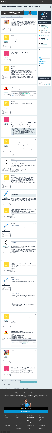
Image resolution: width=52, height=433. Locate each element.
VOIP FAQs (40, 422)
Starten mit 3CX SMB (42, 417)
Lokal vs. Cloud (41, 71)
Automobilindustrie (18, 428)
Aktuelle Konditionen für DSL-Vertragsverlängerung (44, 26)
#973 (35, 223)
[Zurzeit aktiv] (6, 55)
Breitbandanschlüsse (42, 61)
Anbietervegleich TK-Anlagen (43, 73)
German (8, 431)
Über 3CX (6, 417)
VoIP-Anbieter (41, 53)
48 (10, 16)
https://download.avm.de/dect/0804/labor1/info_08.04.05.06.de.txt (22, 372)
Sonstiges (40, 59)
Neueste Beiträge (43, 22)
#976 (35, 277)
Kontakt (6, 426)
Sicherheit (40, 426)
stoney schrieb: (14, 242)
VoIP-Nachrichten (42, 68)
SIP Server (28, 420)
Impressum (44, 431)
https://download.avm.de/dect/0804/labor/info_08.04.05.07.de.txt (21, 370)
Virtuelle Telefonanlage (30, 417)
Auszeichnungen (7, 422)
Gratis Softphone (29, 422)
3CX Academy (41, 420)
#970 (35, 175)
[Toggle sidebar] (50, 7)
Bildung (17, 425)
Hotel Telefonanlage (19, 423)
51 (15, 16)
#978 (35, 329)
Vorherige (3, 16)
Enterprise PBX (18, 417)
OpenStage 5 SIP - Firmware (45, 35)
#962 (35, 35)
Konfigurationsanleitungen (43, 423)
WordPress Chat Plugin (30, 425)
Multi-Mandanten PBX (19, 422)
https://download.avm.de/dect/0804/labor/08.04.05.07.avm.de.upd (22, 332)
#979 (35, 350)
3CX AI (28, 426)
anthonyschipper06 (49, 84)
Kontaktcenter (18, 420)
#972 (35, 207)
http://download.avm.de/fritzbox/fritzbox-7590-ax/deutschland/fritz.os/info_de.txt (18, 308)
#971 (35, 191)
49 (12, 16)
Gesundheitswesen (18, 426)
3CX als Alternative (42, 425)
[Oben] (49, 432)
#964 (35, 66)
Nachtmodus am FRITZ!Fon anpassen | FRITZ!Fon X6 (21, 128)
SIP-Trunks (28, 428)
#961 (35, 19)
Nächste (21, 16)
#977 (35, 314)
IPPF (5, 431)
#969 (35, 159)
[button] (31, 1)
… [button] (7, 16)
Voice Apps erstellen (30, 419)
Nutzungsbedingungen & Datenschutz (35, 431)
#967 (35, 117)
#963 (35, 50)
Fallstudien (6, 423)
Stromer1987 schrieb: (15, 119)
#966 (35, 101)
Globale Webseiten (8, 425)
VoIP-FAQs (41, 70)
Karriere (6, 419)
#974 (35, 240)
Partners (6, 420)
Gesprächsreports (30, 423)
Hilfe (47, 431)
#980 (35, 365)
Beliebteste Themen (42, 63)
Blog (40, 419)
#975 (35, 261)
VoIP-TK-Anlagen (42, 55)
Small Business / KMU (19, 419)
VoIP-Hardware (41, 57)
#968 (35, 139)
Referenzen (41, 428)
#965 (35, 85)
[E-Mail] (8, 385)
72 (18, 16)
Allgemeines (41, 52)
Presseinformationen (15, 194)
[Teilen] (34, 19)
